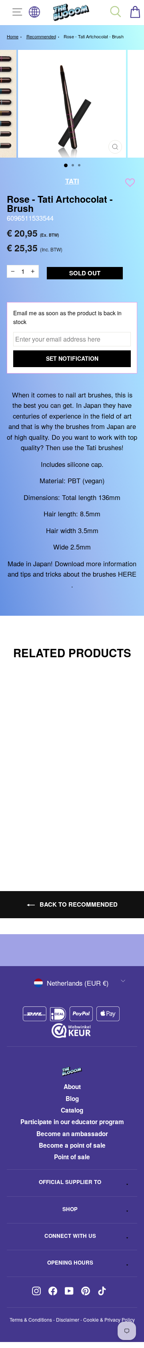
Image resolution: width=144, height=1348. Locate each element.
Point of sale (72, 1156)
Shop (70, 1209)
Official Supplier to (70, 1182)
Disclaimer (67, 1319)
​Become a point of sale (72, 1145)
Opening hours (70, 1262)
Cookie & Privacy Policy (109, 1319)
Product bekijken (64, 837)
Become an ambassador (72, 1133)
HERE (127, 574)
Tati (72, 181)
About (72, 1086)
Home (12, 36)
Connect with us (70, 1235)
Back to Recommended (78, 904)
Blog (72, 1098)
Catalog (72, 1110)
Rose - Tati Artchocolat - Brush (94, 36)
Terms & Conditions (31, 1319)
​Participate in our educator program (72, 1121)
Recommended (41, 36)
